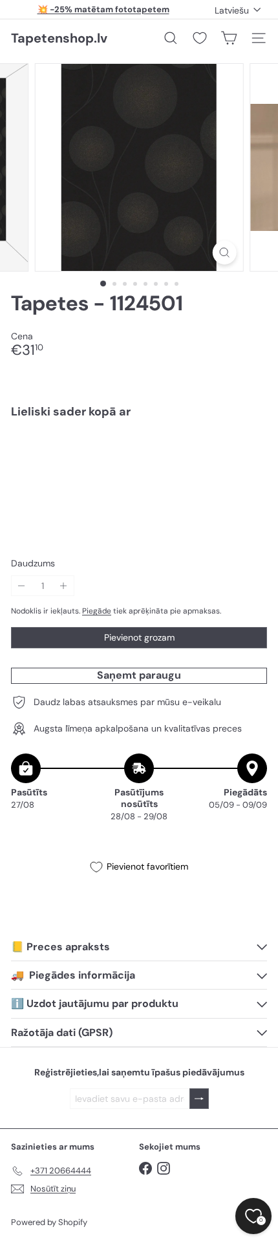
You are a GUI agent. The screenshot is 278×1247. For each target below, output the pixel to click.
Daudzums (33, 563)
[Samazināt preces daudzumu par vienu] (21, 586)
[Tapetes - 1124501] (139, 473)
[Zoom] (224, 252)
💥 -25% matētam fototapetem (103, 9)
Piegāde (96, 611)
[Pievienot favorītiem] (250, 456)
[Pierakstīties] (199, 1099)
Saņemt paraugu (139, 675)
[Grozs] (229, 38)
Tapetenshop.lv (59, 38)
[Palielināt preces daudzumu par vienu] (63, 586)
